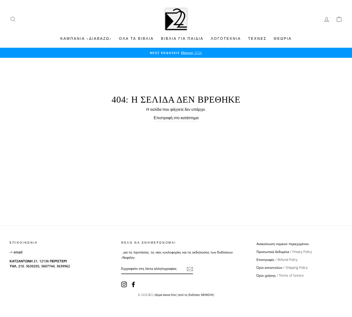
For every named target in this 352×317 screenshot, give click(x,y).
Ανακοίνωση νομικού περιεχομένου (282, 243)
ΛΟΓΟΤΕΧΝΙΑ (226, 38)
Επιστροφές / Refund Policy (276, 259)
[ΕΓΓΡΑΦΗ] (190, 269)
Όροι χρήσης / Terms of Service (280, 275)
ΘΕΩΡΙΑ (283, 38)
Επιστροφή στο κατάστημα (176, 117)
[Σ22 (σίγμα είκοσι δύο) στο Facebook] (133, 284)
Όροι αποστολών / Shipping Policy (281, 267)
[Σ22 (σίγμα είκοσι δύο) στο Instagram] (124, 284)
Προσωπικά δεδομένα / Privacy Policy (284, 251)
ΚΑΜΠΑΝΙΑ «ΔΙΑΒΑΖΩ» (86, 38)
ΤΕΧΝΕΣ (257, 38)
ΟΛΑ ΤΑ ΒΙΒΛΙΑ (136, 38)
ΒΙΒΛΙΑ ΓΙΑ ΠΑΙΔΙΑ (182, 38)
